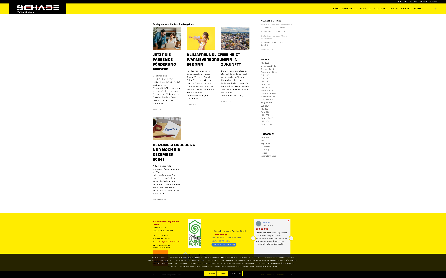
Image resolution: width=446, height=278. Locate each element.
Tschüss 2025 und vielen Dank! (273, 31)
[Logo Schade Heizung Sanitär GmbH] (37, 8)
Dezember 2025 (268, 66)
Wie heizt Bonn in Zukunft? (231, 59)
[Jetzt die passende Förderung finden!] (167, 38)
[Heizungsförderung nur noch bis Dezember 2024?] (167, 128)
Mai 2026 (265, 63)
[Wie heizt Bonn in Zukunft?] (235, 38)
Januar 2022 (266, 124)
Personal (265, 153)
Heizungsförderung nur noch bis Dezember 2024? (174, 152)
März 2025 (265, 87)
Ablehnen (222, 273)
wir (222, 257)
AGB (415, 2)
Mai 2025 (265, 81)
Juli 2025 (265, 75)
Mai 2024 (265, 109)
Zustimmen (210, 273)
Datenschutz (423, 2)
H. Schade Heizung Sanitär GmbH (229, 231)
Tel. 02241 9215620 (404, 2)
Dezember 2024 (268, 94)
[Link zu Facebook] (435, 8)
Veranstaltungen (269, 156)
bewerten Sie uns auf (223, 244)
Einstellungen (235, 273)
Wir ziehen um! (267, 49)
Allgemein (266, 144)
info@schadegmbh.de (169, 241)
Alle (262, 140)
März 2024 (266, 115)
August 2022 (267, 118)
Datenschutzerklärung (268, 266)
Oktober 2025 (267, 69)
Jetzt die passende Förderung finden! (164, 61)
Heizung (265, 150)
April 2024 (265, 112)
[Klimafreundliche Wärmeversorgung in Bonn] (201, 38)
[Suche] (426, 8)
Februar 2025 (267, 90)
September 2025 (269, 72)
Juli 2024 (265, 106)
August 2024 (267, 103)
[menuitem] (415, 1)
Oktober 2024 (267, 100)
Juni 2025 (265, 78)
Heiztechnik (266, 147)
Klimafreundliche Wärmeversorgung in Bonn (207, 59)
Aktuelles (265, 137)
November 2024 (268, 97)
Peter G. (266, 222)
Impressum (433, 2)
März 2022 (265, 121)
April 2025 (265, 84)
